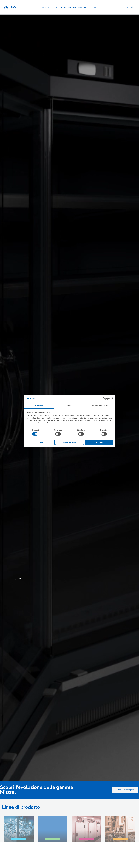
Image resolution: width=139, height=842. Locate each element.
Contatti (96, 7)
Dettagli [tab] (69, 405)
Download (72, 7)
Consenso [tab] (39, 405)
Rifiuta (40, 442)
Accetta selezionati (69, 442)
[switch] (58, 434)
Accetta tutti (98, 442)
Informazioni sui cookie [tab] (100, 405)
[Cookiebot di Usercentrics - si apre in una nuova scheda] (104, 398)
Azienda (44, 7)
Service (63, 7)
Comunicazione (83, 7)
